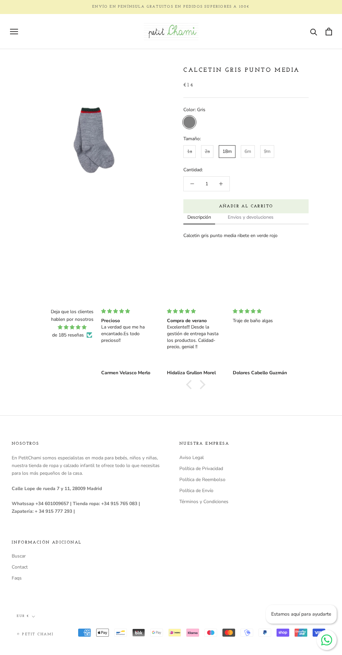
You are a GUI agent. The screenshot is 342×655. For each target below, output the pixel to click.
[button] (190, 384)
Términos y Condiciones (203, 501)
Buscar (19, 556)
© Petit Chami (35, 634)
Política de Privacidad (201, 468)
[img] (72, 327)
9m (267, 151)
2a (207, 151)
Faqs (17, 578)
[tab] (199, 217)
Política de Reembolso (202, 479)
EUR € (23, 616)
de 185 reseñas (68, 335)
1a (189, 151)
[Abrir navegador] (14, 31)
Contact (20, 567)
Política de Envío (196, 490)
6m (247, 151)
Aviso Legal (191, 457)
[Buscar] (313, 31)
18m (227, 151)
